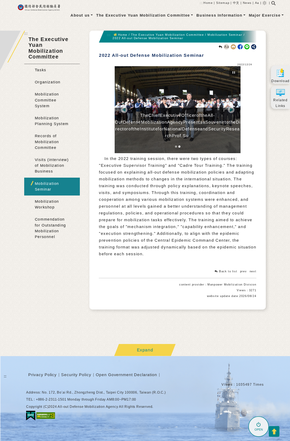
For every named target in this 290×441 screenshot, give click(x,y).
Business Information (219, 15)
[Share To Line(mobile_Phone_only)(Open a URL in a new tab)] (246, 46)
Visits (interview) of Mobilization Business (52, 165)
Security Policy (76, 374)
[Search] (273, 4)
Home (208, 2)
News (247, 2)
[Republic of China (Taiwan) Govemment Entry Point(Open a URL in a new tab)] (30, 415)
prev (243, 271)
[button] (124, 109)
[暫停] (233, 72)
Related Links (280, 103)
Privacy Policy (42, 374)
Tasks (40, 70)
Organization (48, 82)
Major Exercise (264, 15)
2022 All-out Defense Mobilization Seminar (148, 38)
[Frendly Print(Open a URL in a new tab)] (232, 46)
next (253, 271)
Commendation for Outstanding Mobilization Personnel (50, 228)
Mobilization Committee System (47, 100)
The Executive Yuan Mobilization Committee (143, 15)
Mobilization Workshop (47, 204)
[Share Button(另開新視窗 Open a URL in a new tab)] (253, 46)
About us (80, 15)
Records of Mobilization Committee (47, 142)
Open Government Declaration (126, 374)
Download (280, 81)
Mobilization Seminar (47, 186)
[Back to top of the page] (274, 431)
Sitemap (222, 2)
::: (201, 2)
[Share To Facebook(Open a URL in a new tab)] (239, 46)
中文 (236, 2)
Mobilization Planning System (52, 121)
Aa (257, 2)
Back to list (228, 271)
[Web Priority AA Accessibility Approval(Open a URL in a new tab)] (45, 415)
